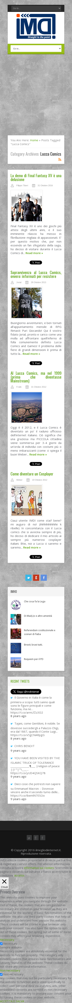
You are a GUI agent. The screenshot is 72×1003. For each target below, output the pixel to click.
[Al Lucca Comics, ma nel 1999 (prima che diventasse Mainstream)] (36, 408)
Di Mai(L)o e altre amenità (38, 615)
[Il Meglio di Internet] (36, 34)
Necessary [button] (7, 940)
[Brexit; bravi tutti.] (16, 648)
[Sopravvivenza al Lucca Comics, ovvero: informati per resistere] (36, 304)
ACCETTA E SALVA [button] (12, 1001)
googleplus (36, 578)
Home (34, 140)
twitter (28, 578)
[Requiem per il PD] (16, 662)
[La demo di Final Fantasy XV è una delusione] (36, 207)
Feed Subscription (59, 159)
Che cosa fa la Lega (34, 601)
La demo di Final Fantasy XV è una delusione (36, 177)
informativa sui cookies (39, 868)
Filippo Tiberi (22, 185)
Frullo (19, 387)
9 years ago (18, 750)
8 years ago (18, 716)
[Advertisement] (36, 97)
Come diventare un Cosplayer (32, 474)
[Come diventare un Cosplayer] (36, 501)
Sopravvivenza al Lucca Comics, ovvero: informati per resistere (36, 274)
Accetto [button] (19, 875)
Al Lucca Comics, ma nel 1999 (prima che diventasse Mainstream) (36, 377)
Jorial (18, 282)
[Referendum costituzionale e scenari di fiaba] (16, 633)
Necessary (10, 943)
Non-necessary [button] (10, 970)
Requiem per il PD (33, 659)
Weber (19, 480)
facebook (44, 578)
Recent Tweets (20, 681)
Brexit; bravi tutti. (33, 644)
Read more (34, 253)
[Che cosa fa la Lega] (16, 605)
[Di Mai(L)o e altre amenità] (16, 619)
